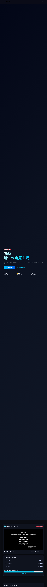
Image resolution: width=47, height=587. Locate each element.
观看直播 (9, 267)
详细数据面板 (23, 573)
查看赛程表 (22, 267)
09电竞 (7, 2)
